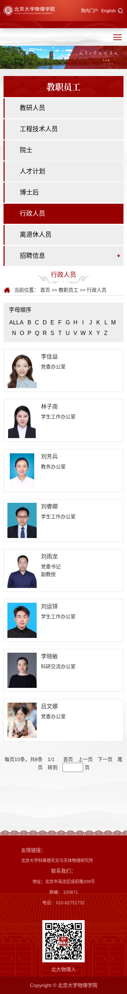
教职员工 (68, 290)
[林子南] (22, 420)
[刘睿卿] (22, 520)
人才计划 (32, 171)
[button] (120, 11)
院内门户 (89, 10)
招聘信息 (32, 255)
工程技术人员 (39, 129)
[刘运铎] (22, 620)
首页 (45, 290)
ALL (14, 322)
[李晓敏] (22, 670)
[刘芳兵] (22, 470)
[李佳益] (22, 370)
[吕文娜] (22, 720)
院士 (26, 150)
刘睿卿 (49, 506)
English (108, 10)
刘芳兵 (49, 457)
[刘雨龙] (22, 570)
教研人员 (32, 108)
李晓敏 (49, 656)
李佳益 (49, 357)
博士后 (29, 192)
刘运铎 (49, 606)
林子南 (49, 407)
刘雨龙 (49, 556)
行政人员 (32, 213)
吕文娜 (49, 706)
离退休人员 (36, 234)
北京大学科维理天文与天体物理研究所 (57, 860)
